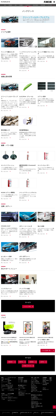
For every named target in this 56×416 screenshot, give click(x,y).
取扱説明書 (43, 5)
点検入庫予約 (33, 388)
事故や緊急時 (35, 5)
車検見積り (10, 361)
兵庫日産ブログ (46, 389)
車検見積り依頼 (34, 387)
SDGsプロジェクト (11, 400)
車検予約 (21, 361)
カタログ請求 (21, 386)
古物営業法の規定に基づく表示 (25, 413)
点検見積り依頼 (34, 390)
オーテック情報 (4, 384)
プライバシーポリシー (6, 413)
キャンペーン (10, 396)
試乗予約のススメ (21, 392)
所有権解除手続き (34, 397)
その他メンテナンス (27, 365)
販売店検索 (20, 379)
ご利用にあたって (36, 413)
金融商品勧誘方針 (34, 401)
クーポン (9, 399)
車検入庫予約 (33, 385)
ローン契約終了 (34, 396)
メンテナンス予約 (27, 306)
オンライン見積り (21, 388)
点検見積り (31, 361)
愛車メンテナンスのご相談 (36, 391)
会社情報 (44, 379)
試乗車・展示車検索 (35, 381)
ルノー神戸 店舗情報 (22, 381)
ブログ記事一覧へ (46, 350)
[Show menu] (54, 2)
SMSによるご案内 (34, 404)
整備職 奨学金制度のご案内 (36, 403)
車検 (5, 5)
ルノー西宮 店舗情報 (22, 380)
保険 (19, 389)
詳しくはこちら (4, 61)
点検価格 (21, 5)
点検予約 (42, 361)
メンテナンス (27, 5)
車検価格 (10, 5)
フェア (9, 395)
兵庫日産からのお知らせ (12, 397)
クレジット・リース (22, 390)
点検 (15, 5)
